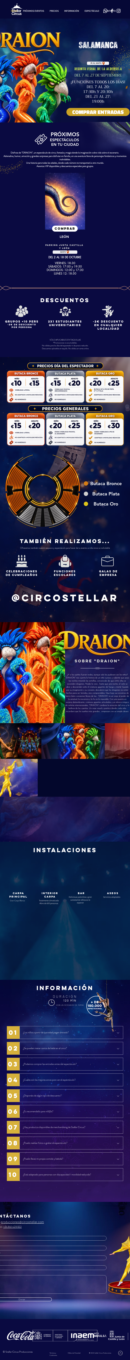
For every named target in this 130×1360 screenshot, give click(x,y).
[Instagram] (118, 10)
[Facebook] (112, 10)
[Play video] (65, 931)
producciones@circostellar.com (22, 1209)
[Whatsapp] (105, 10)
